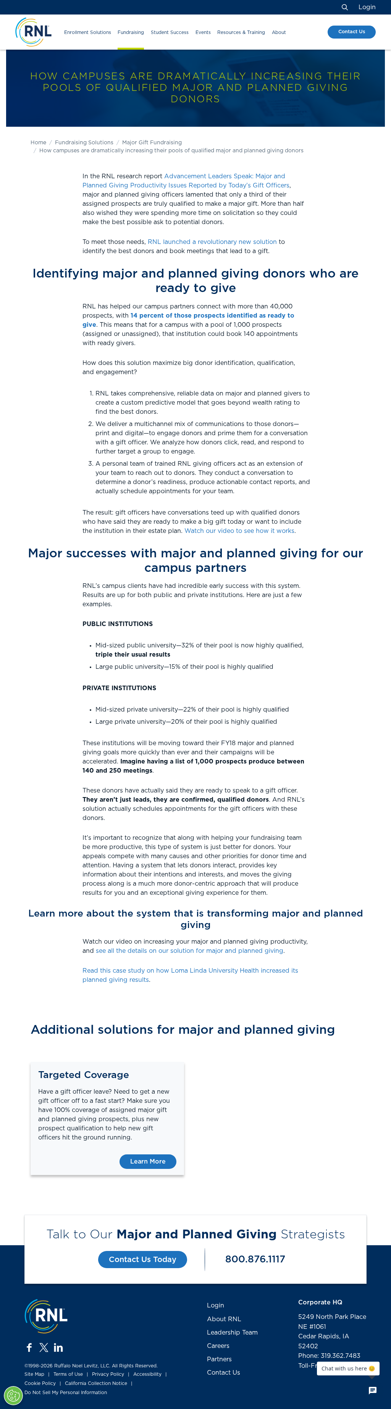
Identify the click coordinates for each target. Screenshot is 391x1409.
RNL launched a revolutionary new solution (212, 242)
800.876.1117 (255, 1259)
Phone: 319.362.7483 (329, 1356)
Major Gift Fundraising (152, 142)
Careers (218, 1346)
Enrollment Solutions (87, 32)
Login (367, 7)
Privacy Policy (108, 1374)
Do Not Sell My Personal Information (65, 1392)
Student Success (170, 32)
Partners (219, 1359)
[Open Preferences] (13, 1395)
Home (38, 142)
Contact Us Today (142, 1260)
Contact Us (351, 31)
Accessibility (147, 1374)
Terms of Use (68, 1374)
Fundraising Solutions (84, 142)
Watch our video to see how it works (239, 531)
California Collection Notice (96, 1383)
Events (203, 32)
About (279, 32)
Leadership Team (232, 1333)
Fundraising (131, 32)
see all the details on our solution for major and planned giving (189, 951)
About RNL (224, 1319)
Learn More (148, 1162)
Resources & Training (241, 32)
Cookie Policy (40, 1383)
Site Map (34, 1374)
